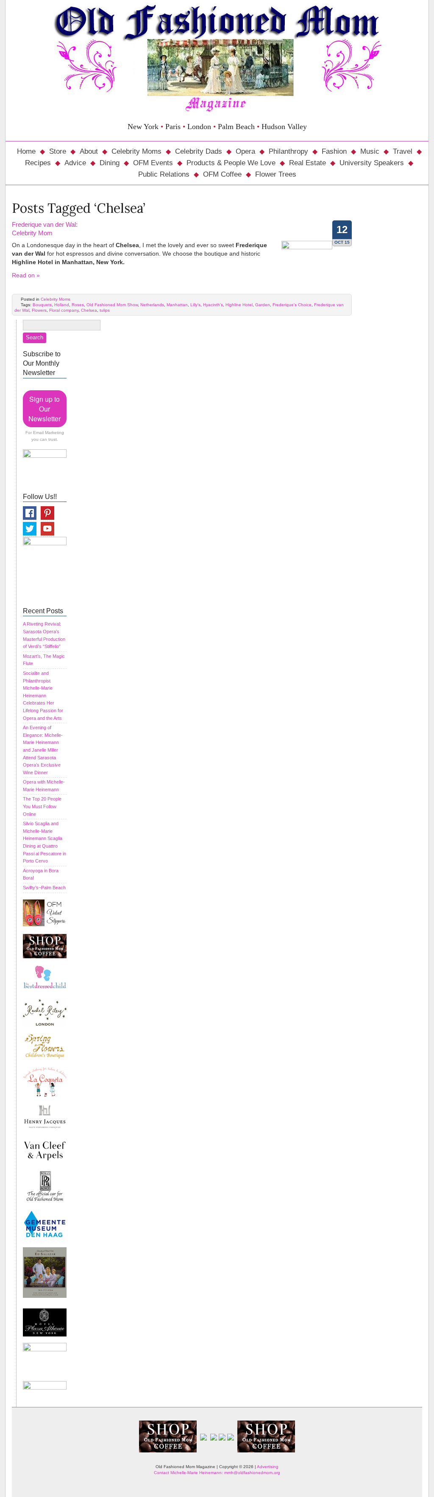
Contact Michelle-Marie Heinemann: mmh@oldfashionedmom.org (217, 1472)
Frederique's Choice (292, 304)
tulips (105, 310)
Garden (262, 304)
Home (26, 151)
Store (57, 151)
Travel (402, 151)
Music (369, 151)
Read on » (26, 275)
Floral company (63, 310)
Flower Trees (275, 174)
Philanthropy (288, 151)
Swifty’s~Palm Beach (44, 887)
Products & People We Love (230, 163)
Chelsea (89, 310)
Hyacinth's (213, 304)
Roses (78, 304)
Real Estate (307, 163)
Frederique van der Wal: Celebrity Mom (45, 229)
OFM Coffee (222, 174)
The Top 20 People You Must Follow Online (42, 806)
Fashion (334, 151)
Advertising (267, 1466)
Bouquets (42, 304)
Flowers (39, 310)
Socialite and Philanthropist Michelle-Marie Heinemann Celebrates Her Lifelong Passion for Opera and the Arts (43, 696)
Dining (110, 163)
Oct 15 (342, 242)
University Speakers (371, 163)
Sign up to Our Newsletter (44, 408)
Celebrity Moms (136, 151)
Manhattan (177, 304)
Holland (61, 304)
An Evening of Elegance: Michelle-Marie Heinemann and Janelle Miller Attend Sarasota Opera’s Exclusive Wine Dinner (43, 750)
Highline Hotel (239, 304)
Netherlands (152, 304)
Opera (245, 151)
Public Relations (163, 174)
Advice (75, 163)
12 (342, 229)
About (89, 151)
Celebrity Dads (198, 151)
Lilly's (195, 304)
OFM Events (153, 163)
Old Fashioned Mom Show (112, 304)
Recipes (38, 163)
